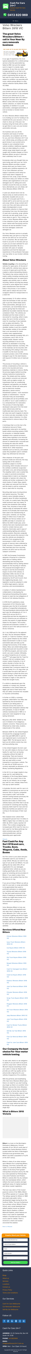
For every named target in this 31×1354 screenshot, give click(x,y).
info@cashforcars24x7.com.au (13, 1343)
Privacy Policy (7, 1290)
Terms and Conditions (10, 1293)
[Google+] (23, 1321)
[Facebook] (4, 1321)
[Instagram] (20, 1321)
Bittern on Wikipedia (7, 1226)
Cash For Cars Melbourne (11, 1304)
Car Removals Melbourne (11, 1306)
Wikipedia (5, 839)
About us (6, 1278)
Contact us (6, 1287)
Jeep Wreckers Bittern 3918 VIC (17, 1015)
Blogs (4, 1275)
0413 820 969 (18, 15)
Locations (6, 1284)
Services (5, 1281)
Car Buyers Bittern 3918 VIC (16, 948)
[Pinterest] (16, 1321)
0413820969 (13, 1338)
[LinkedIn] (12, 1321)
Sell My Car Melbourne (10, 1309)
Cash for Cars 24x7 (18, 1350)
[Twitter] (8, 1321)
